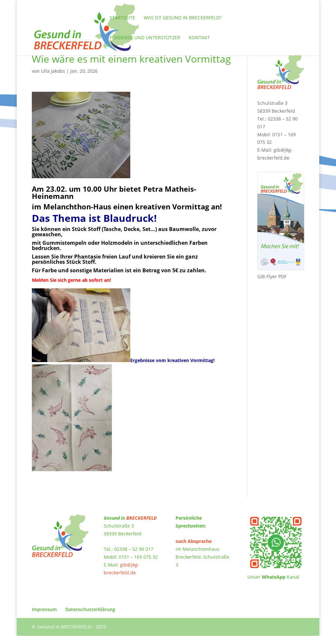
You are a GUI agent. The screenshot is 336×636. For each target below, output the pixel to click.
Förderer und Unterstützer (145, 38)
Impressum (44, 609)
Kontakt (199, 38)
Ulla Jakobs (53, 71)
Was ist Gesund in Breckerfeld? (182, 18)
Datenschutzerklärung (90, 609)
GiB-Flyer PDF (271, 276)
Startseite (122, 18)
